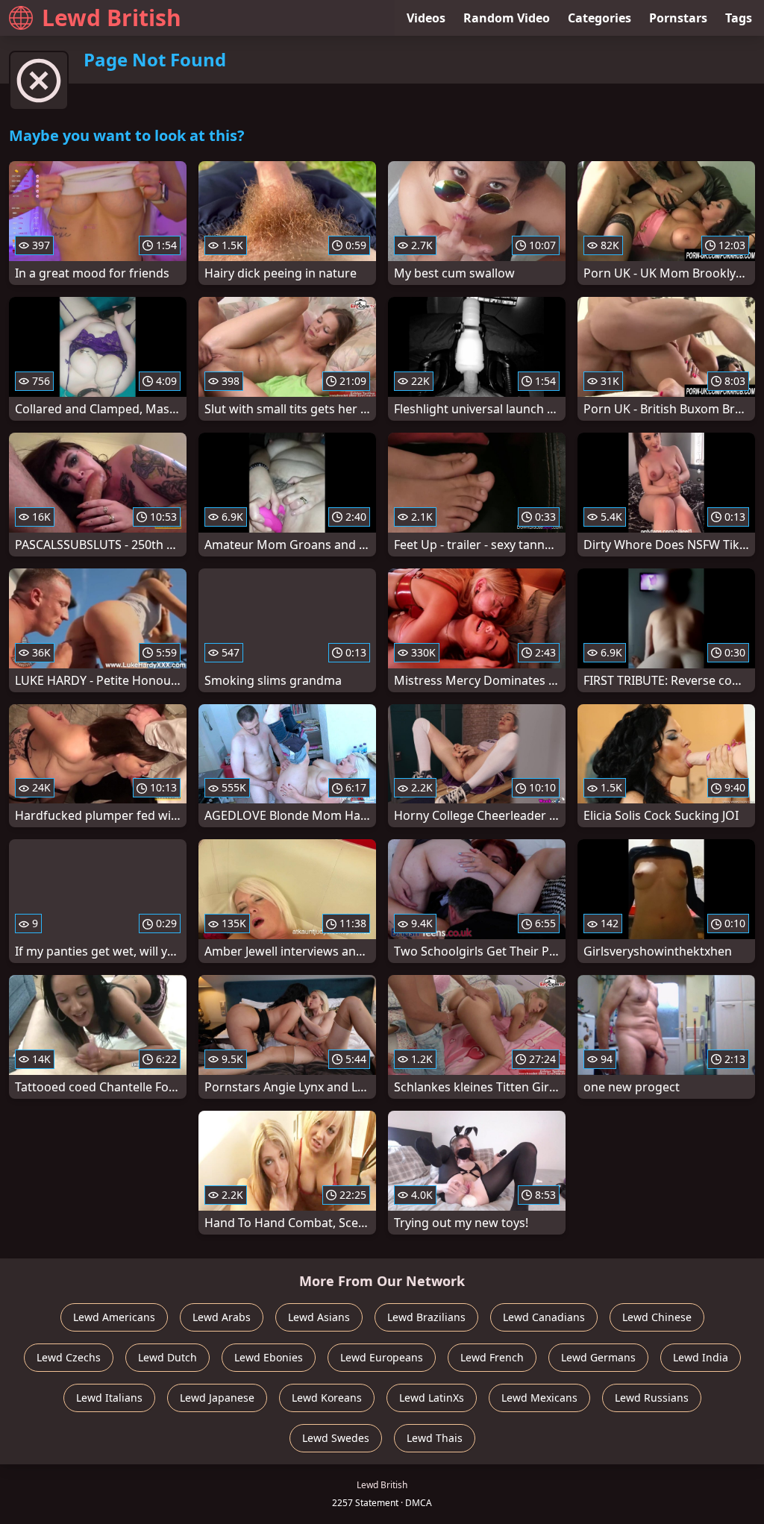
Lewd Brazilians (426, 1317)
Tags (738, 18)
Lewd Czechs (69, 1357)
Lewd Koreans (327, 1397)
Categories (599, 18)
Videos (426, 18)
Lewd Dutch (167, 1357)
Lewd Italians (109, 1397)
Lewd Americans (114, 1317)
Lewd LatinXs (431, 1397)
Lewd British (111, 17)
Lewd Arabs (221, 1317)
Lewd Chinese (657, 1317)
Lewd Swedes (335, 1438)
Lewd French (492, 1357)
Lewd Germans (598, 1357)
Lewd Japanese (217, 1397)
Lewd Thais (435, 1438)
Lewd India (700, 1357)
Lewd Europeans (381, 1357)
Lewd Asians (319, 1317)
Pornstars (678, 18)
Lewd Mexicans (539, 1397)
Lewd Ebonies (268, 1357)
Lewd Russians (652, 1397)
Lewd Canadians (544, 1317)
